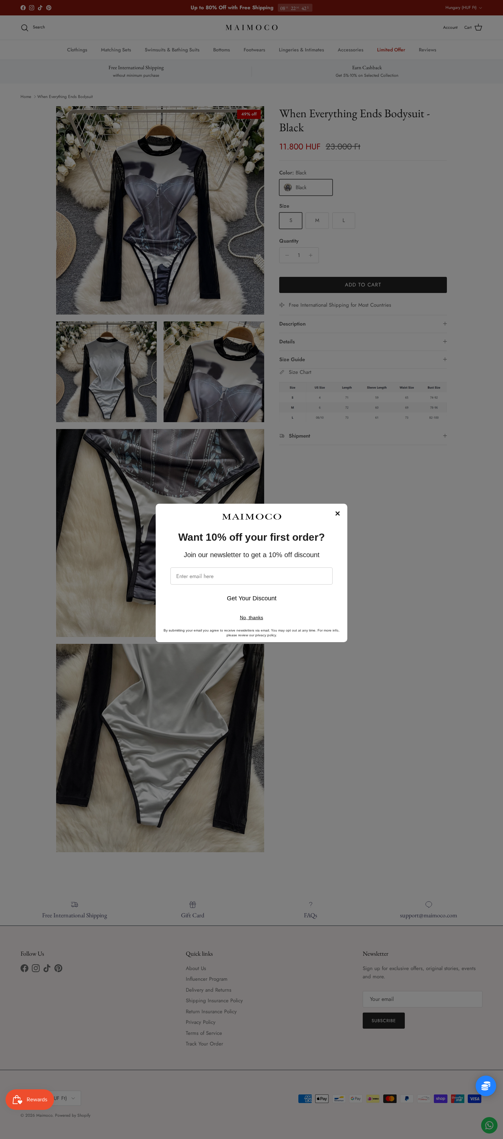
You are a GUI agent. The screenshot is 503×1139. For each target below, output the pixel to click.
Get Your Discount (251, 598)
